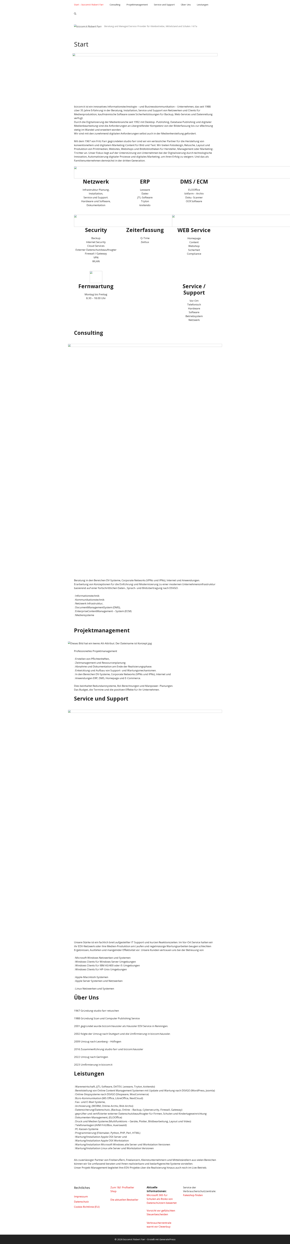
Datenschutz (81, 1201)
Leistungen (202, 4)
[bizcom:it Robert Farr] (88, 26)
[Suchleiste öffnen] (75, 13)
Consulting (115, 4)
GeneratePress (167, 1239)
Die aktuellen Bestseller (124, 1199)
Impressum (81, 1196)
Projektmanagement (137, 4)
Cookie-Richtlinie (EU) (87, 1206)
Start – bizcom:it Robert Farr (89, 4)
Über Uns (186, 4)
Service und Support (164, 4)
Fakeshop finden (193, 1195)
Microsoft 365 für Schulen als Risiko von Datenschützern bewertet (162, 1199)
